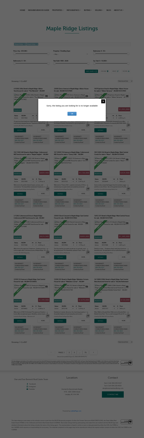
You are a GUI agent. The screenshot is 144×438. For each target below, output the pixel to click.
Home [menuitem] (22, 10)
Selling (98, 10)
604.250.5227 (19, 140)
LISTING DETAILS (20, 130)
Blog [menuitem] (109, 10)
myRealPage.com (76, 411)
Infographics (73, 10)
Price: (20, 51)
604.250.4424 (37, 140)
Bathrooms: (19, 61)
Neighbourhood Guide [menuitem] (38, 10)
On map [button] (103, 71)
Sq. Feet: (100, 61)
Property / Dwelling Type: (61, 51)
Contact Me (112, 394)
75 (85, 352)
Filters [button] (125, 71)
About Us (118, 10)
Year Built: (60, 61)
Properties (57, 10)
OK (72, 114)
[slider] (14, 53)
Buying (87, 10)
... (79, 352)
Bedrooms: (99, 51)
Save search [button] (90, 71)
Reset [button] (114, 71)
